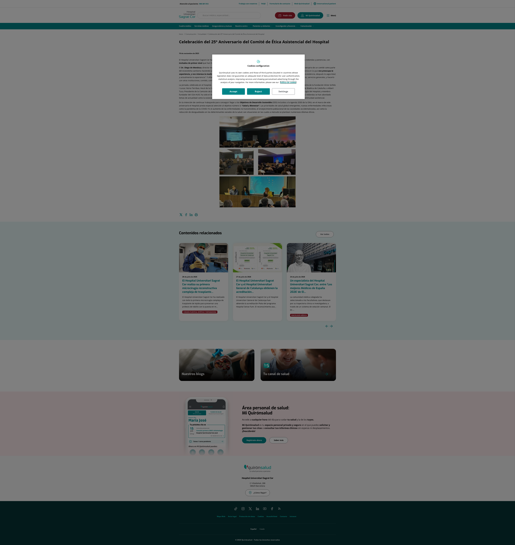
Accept (233, 91)
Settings (283, 91)
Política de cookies (288, 82)
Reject (258, 91)
